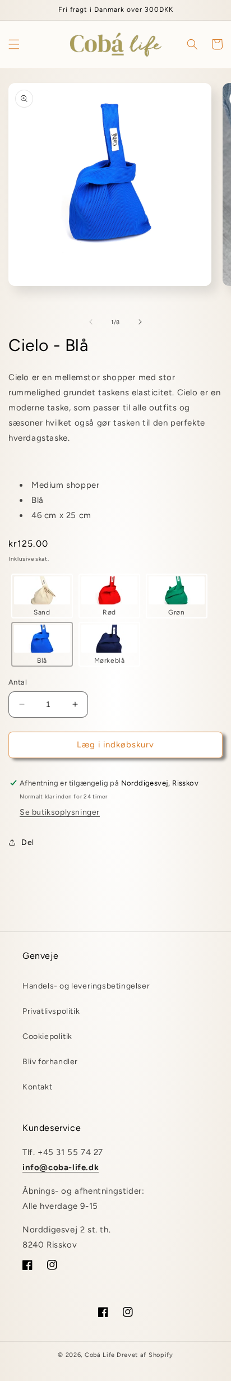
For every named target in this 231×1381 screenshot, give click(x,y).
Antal (17, 682)
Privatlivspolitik (51, 1011)
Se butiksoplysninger (60, 812)
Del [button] (27, 842)
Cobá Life (100, 1355)
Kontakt (37, 1087)
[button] (14, 44)
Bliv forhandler (50, 1061)
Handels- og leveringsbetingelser (86, 986)
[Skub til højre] (140, 322)
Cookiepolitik (47, 1036)
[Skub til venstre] (90, 322)
